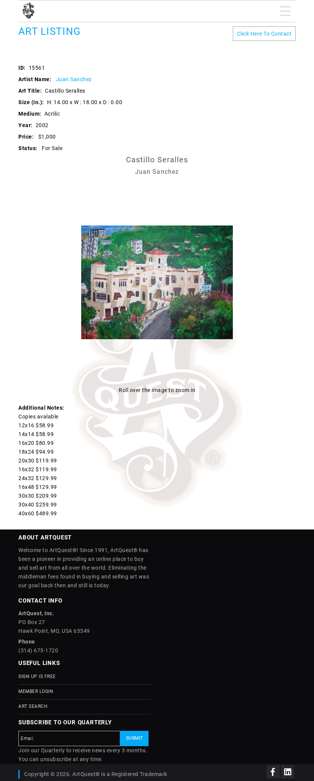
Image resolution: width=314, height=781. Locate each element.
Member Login (35, 691)
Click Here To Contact (264, 34)
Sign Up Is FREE (37, 676)
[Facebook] (273, 771)
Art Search (32, 706)
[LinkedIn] (287, 771)
